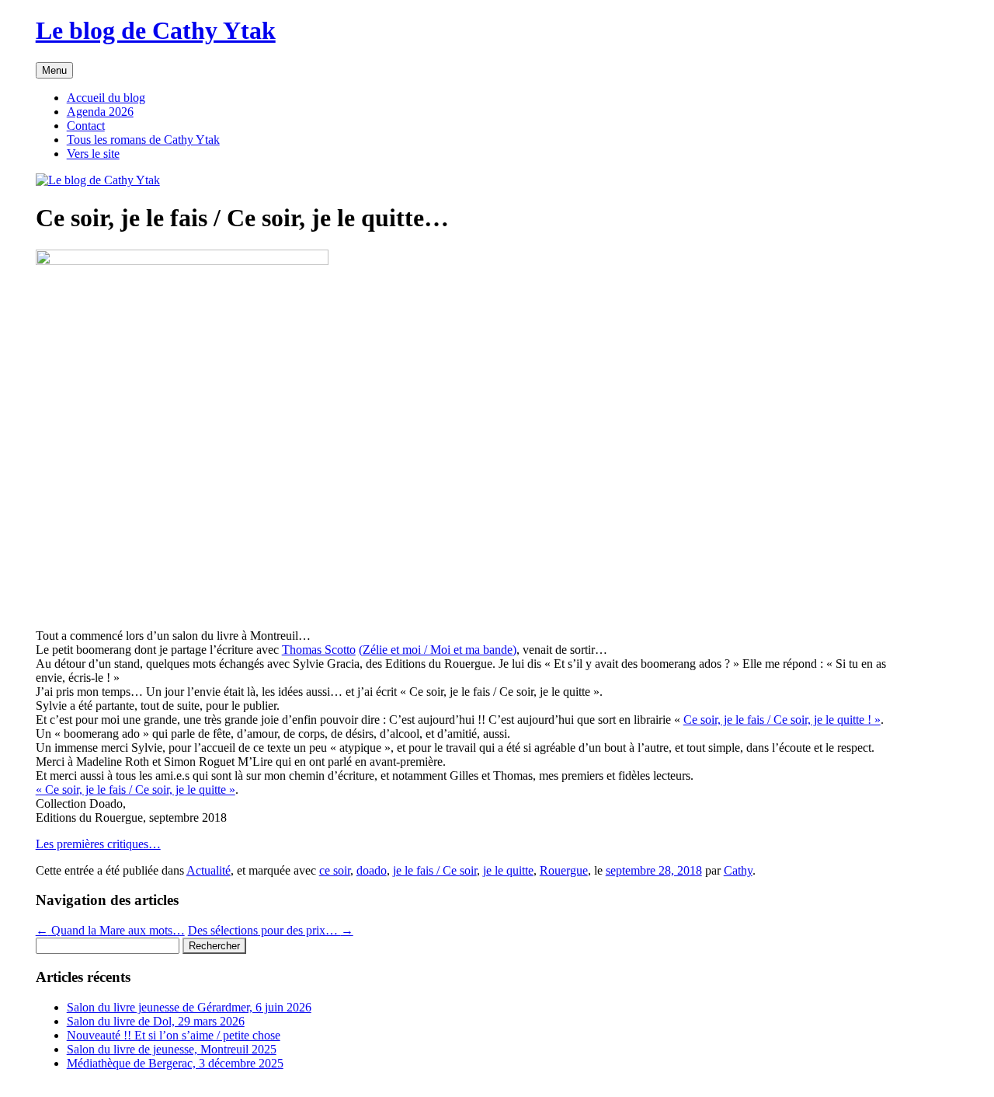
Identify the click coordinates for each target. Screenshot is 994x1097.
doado (371, 870)
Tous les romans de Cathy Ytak (143, 139)
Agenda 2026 (100, 111)
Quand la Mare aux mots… (110, 930)
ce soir (334, 870)
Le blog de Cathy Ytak (156, 30)
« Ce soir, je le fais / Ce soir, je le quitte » (135, 789)
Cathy (738, 870)
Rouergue (564, 870)
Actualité (208, 870)
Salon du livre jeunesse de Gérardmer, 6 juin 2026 (189, 1007)
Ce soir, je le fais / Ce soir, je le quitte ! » (782, 719)
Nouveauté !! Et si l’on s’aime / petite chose (173, 1035)
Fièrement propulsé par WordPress (120, 1089)
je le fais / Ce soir (435, 870)
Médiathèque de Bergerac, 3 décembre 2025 (175, 1063)
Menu (54, 70)
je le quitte (508, 870)
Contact (86, 125)
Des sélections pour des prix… (270, 930)
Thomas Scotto (319, 649)
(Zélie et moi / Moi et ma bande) (437, 649)
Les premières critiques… (98, 844)
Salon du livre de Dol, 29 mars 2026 (156, 1021)
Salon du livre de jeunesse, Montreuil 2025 (171, 1049)
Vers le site (93, 153)
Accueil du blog (106, 97)
